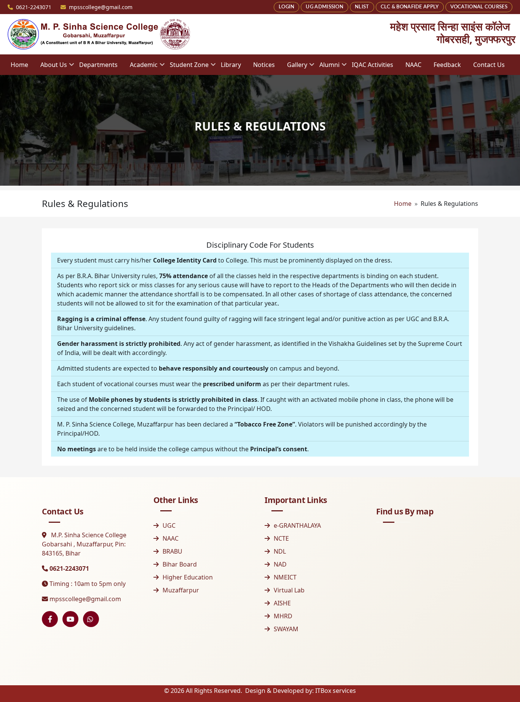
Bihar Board (180, 564)
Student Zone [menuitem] (186, 67)
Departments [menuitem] (98, 64)
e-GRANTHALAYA (297, 525)
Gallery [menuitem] (294, 67)
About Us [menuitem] (50, 67)
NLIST (362, 7)
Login (287, 7)
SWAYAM (286, 629)
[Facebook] (50, 619)
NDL (280, 551)
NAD (280, 564)
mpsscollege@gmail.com (85, 599)
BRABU (172, 551)
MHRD (283, 616)
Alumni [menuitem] (326, 67)
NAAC (171, 538)
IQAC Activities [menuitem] (372, 64)
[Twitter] (91, 619)
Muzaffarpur (181, 590)
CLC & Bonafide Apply (410, 7)
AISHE (282, 603)
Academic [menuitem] (141, 67)
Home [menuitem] (19, 64)
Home (403, 203)
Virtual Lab (289, 590)
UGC (169, 525)
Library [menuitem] (231, 64)
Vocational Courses (478, 7)
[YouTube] (70, 619)
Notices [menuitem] (264, 64)
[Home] (99, 34)
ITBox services (335, 690)
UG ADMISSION (324, 7)
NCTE (281, 538)
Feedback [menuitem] (447, 64)
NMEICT (285, 577)
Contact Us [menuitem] (489, 64)
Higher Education (188, 577)
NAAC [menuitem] (413, 64)
